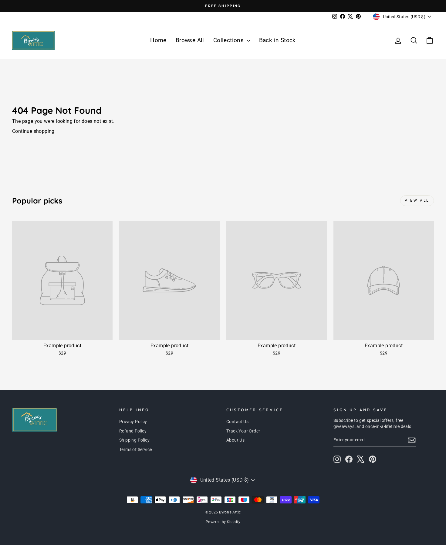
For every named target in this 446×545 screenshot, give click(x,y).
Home (158, 40)
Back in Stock (277, 40)
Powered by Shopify (223, 522)
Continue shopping (33, 131)
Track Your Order (243, 431)
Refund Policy (133, 431)
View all (417, 200)
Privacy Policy (133, 421)
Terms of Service (135, 449)
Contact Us (237, 421)
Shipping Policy (134, 440)
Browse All (190, 40)
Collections (229, 40)
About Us (235, 440)
